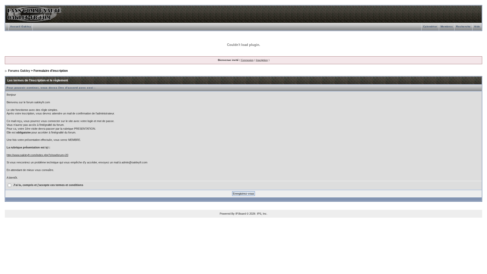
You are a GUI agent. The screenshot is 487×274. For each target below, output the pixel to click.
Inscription (262, 60)
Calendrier (430, 26)
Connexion (247, 60)
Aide (477, 26)
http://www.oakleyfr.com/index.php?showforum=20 (37, 155)
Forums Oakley (19, 71)
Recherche (463, 26)
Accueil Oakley (20, 26)
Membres (447, 26)
